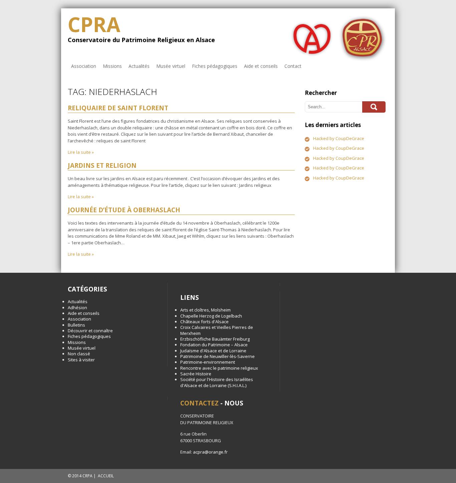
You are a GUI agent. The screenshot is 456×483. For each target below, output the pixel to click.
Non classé (79, 354)
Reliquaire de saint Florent (118, 108)
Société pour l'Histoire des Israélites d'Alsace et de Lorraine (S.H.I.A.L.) (216, 382)
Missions (112, 66)
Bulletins (76, 325)
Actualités (139, 66)
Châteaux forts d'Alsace (204, 322)
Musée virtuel (170, 66)
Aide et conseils (261, 66)
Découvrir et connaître (90, 331)
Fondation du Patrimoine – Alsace (214, 345)
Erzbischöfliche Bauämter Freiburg (215, 339)
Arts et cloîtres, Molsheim (205, 310)
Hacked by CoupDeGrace (338, 138)
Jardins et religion (102, 165)
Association (83, 66)
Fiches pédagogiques (214, 66)
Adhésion (77, 308)
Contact (292, 66)
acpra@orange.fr (210, 452)
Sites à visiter (81, 360)
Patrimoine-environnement (207, 362)
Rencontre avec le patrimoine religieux (219, 368)
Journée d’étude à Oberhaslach (124, 210)
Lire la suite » (81, 152)
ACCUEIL (106, 476)
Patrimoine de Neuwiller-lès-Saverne (217, 356)
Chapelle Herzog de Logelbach (211, 316)
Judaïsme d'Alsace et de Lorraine (213, 351)
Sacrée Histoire (195, 374)
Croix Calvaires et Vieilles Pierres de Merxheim (216, 330)
